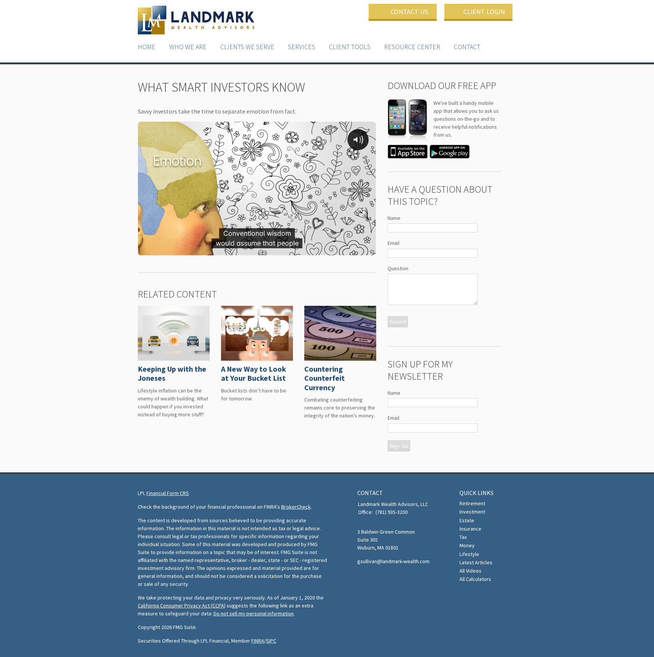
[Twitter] (362, 578)
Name (394, 218)
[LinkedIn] (373, 578)
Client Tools (350, 46)
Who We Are (188, 46)
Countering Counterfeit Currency (324, 378)
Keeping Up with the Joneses (172, 373)
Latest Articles (475, 562)
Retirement (472, 503)
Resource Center (412, 46)
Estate (466, 520)
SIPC (271, 640)
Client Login (484, 11)
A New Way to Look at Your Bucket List (253, 373)
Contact (467, 46)
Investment (472, 511)
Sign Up (398, 446)
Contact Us (409, 11)
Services (301, 46)
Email (393, 243)
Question (398, 268)
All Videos (470, 570)
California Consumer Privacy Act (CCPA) (182, 605)
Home (147, 46)
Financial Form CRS (167, 493)
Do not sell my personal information (253, 613)
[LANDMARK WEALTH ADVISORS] (196, 20)
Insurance (470, 528)
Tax (463, 537)
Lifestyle (469, 554)
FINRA (257, 640)
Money (467, 545)
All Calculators (475, 579)
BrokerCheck (296, 506)
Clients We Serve (247, 46)
